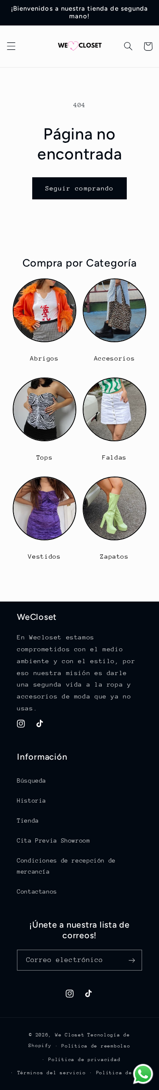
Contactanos (37, 891)
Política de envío (124, 1073)
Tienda (28, 820)
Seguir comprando (79, 188)
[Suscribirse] (132, 960)
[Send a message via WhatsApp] (143, 1074)
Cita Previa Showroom (53, 840)
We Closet (70, 1035)
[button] (11, 46)
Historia (31, 800)
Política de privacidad (84, 1059)
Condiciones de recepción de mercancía (66, 866)
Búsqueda (31, 780)
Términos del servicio (51, 1073)
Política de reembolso (95, 1046)
